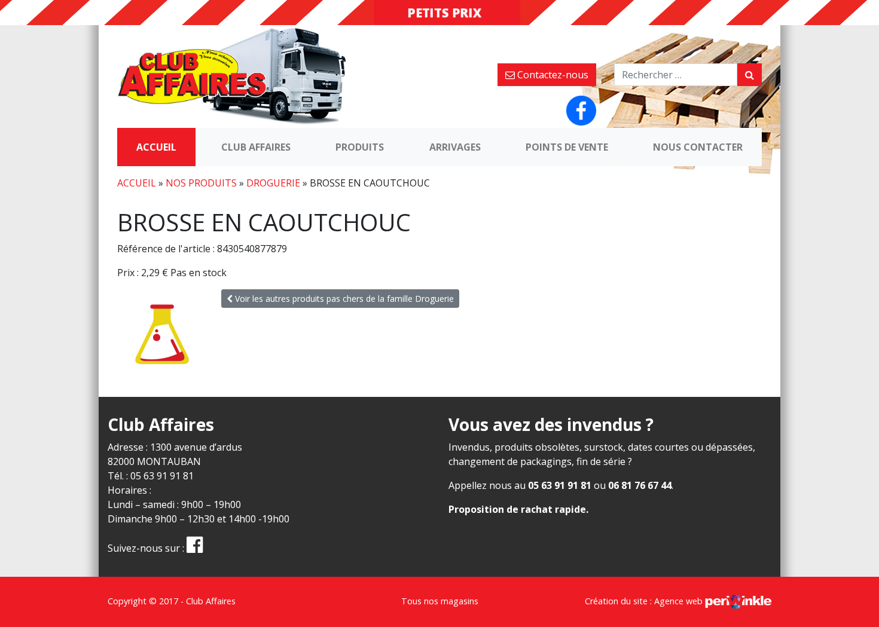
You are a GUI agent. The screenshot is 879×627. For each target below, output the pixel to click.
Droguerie (273, 182)
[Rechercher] (749, 74)
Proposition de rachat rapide (517, 509)
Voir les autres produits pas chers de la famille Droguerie (343, 298)
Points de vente (567, 147)
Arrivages (455, 147)
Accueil (156, 147)
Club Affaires (256, 147)
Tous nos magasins (439, 601)
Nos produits (201, 182)
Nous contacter (698, 147)
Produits (359, 147)
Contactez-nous (551, 74)
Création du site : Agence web (645, 601)
